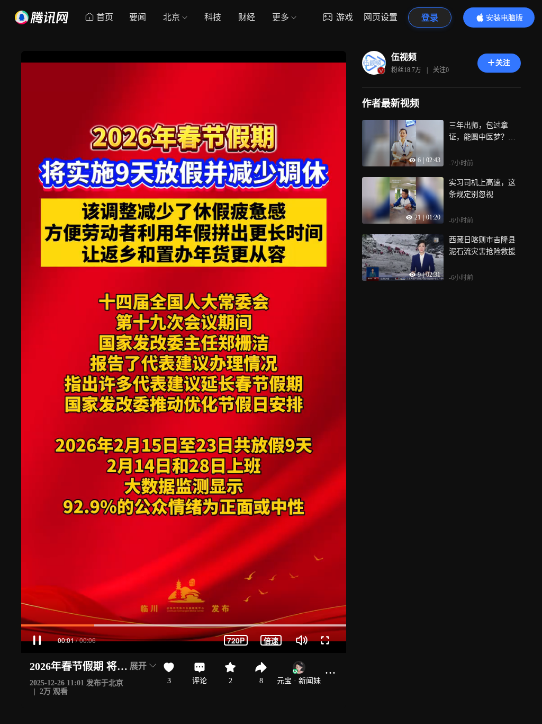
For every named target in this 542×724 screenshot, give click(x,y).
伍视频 (404, 56)
